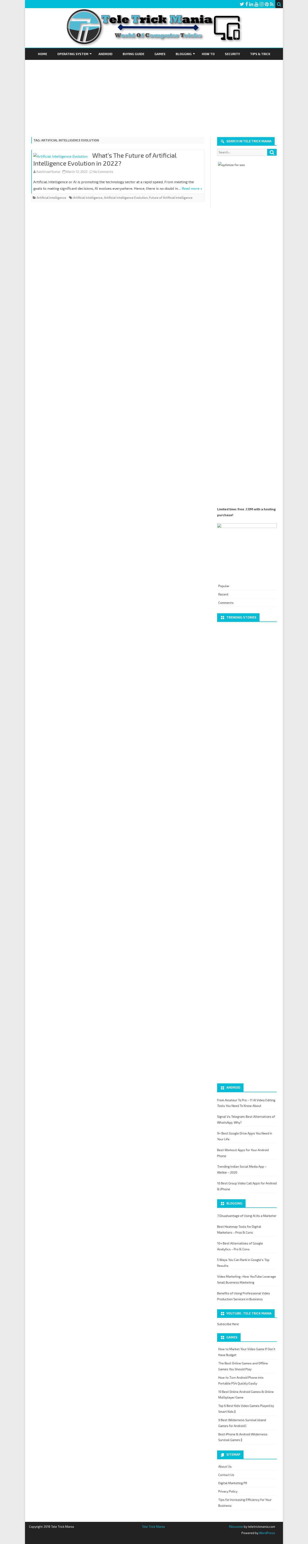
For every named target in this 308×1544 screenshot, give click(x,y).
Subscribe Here (228, 1324)
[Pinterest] (267, 4)
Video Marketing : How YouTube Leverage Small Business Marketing (246, 1279)
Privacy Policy (227, 1491)
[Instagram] (262, 4)
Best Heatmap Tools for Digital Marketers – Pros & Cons (239, 1229)
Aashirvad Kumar (48, 171)
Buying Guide (133, 54)
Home (42, 54)
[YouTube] (256, 4)
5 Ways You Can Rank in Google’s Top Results (243, 1263)
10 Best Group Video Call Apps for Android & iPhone (247, 1186)
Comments (226, 602)
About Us (225, 1466)
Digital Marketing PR (232, 1483)
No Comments (103, 171)
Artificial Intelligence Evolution (126, 197)
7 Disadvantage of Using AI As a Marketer (246, 1216)
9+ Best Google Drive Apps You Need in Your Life (244, 1136)
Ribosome (236, 1526)
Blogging (184, 54)
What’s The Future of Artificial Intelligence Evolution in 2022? (104, 159)
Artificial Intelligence (51, 197)
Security (232, 54)
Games (159, 54)
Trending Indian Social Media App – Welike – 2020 (242, 1169)
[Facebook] (246, 4)
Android (106, 54)
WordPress (266, 1533)
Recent (223, 594)
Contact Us (226, 1475)
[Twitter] (242, 4)
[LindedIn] (251, 4)
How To (208, 54)
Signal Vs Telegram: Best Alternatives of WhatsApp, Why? (246, 1119)
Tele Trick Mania (153, 1526)
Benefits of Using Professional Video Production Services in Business (243, 1296)
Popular (223, 586)
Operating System (72, 54)
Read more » (192, 188)
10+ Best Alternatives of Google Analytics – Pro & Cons (240, 1246)
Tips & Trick (260, 54)
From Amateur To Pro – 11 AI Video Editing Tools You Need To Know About (246, 1103)
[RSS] (272, 4)
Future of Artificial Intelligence (171, 197)
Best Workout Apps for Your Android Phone (243, 1153)
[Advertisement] (154, 93)
